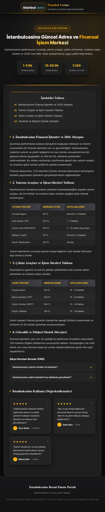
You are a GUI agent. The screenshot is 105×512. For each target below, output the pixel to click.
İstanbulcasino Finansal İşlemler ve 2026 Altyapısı (45, 104)
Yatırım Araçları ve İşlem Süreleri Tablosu (40, 110)
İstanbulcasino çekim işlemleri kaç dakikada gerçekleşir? (42, 377)
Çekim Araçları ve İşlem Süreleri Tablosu (40, 115)
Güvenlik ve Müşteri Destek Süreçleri (39, 121)
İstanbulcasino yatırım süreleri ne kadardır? (35, 367)
